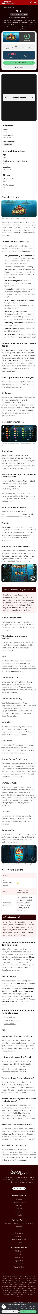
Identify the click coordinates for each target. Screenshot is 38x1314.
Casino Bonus (19, 1227)
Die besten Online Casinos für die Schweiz (19, 1224)
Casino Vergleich (19, 1267)
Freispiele (19, 1230)
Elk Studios (24, 14)
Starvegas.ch (19, 1264)
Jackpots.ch (19, 1257)
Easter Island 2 (9, 1024)
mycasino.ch (19, 1261)
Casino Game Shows (19, 1239)
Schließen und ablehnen (10, 1312)
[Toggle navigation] (35, 2)
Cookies (19, 1205)
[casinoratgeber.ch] (9, 2)
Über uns (19, 1209)
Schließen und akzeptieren (27, 1312)
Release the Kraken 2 (12, 1020)
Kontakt (19, 1215)
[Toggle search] (31, 2)
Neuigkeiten (19, 1212)
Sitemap (19, 1199)
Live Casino (19, 1233)
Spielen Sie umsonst (19, 98)
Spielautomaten (25, 251)
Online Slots (19, 1236)
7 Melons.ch (19, 1251)
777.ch (19, 1254)
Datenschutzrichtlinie (19, 1202)
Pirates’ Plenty (9, 1017)
